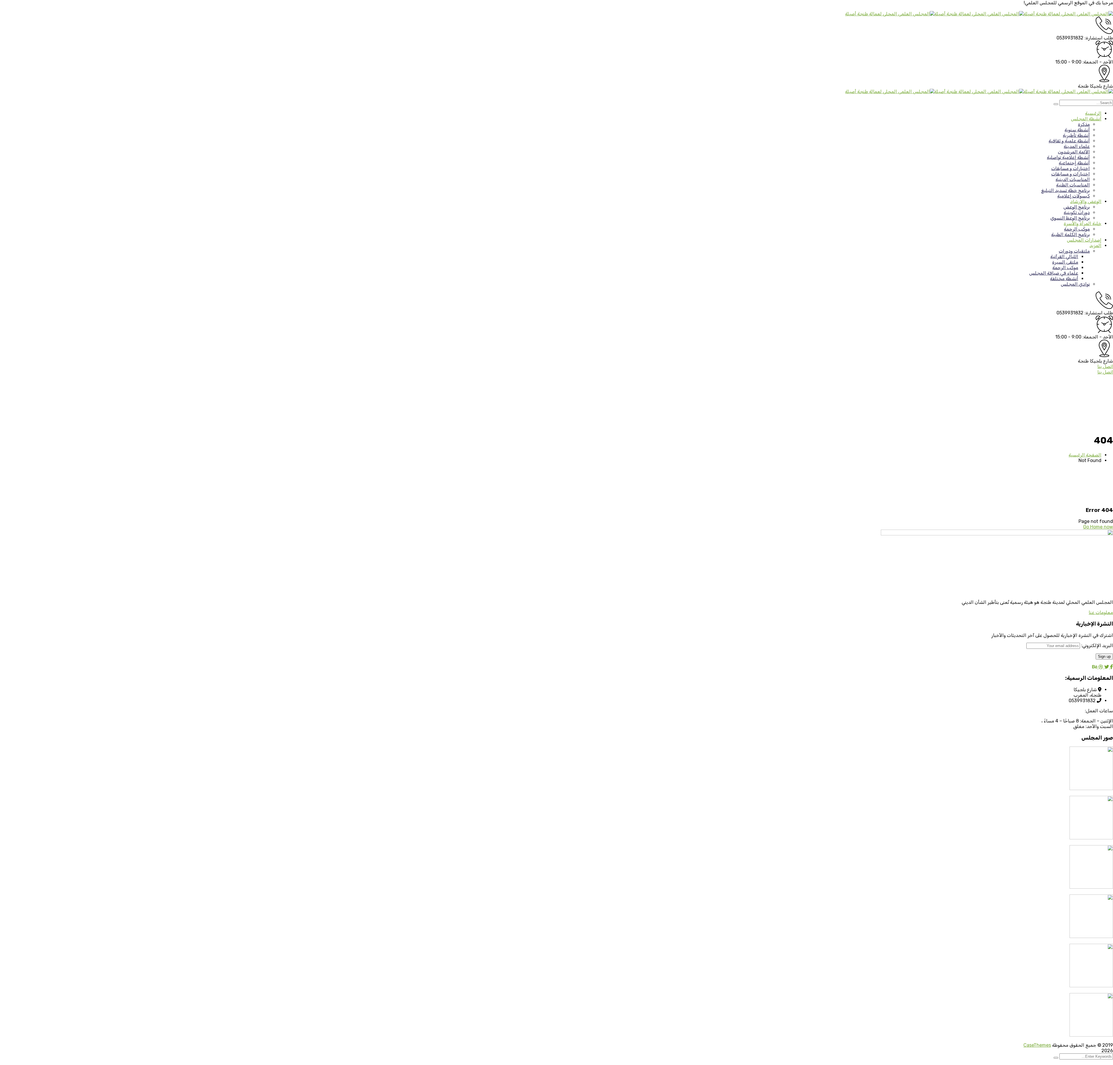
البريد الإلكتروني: (1096, 645)
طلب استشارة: (1099, 38)
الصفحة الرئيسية (1085, 455)
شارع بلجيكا (1101, 86)
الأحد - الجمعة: (1098, 62)
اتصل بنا (1105, 366)
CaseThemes (1037, 1045)
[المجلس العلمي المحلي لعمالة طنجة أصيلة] (1068, 14)
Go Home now (1098, 527)
